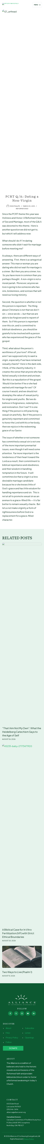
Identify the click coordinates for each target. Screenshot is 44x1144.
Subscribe (29, 1028)
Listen (28, 1033)
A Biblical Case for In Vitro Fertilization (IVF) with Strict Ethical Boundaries (18, 933)
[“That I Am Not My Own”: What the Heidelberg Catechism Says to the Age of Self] (22, 633)
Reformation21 (22, 209)
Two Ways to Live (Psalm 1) (17, 971)
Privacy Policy (12, 1037)
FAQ (8, 1033)
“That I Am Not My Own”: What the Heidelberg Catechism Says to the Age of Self (21, 732)
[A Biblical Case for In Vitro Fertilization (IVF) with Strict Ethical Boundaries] (22, 834)
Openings (29, 1037)
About (8, 1028)
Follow (9, 1042)
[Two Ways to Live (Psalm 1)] (22, 957)
